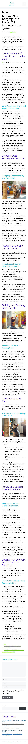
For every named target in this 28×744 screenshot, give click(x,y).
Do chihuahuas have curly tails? (11, 728)
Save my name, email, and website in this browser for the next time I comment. (13, 691)
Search (4, 705)
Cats (5, 644)
